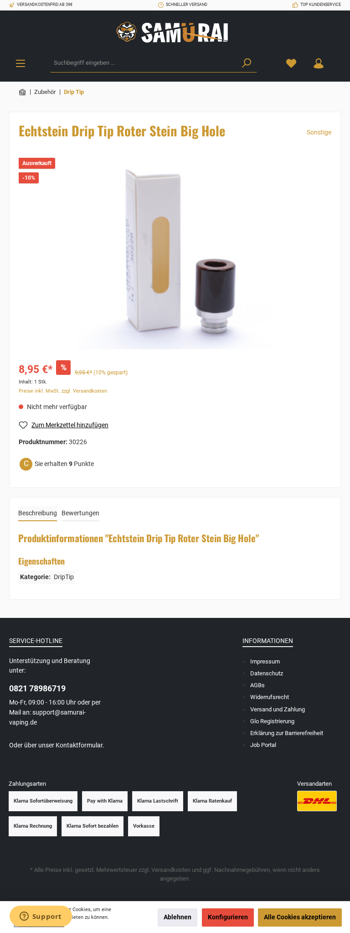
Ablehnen (177, 917)
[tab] (37, 514)
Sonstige (319, 132)
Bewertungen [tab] (80, 513)
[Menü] (20, 63)
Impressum (265, 661)
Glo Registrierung (272, 721)
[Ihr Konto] (318, 63)
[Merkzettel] (291, 63)
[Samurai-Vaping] (22, 91)
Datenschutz (266, 673)
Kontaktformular (79, 745)
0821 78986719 (37, 688)
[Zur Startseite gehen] (175, 32)
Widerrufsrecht (269, 697)
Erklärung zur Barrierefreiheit (286, 733)
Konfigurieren (228, 917)
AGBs (257, 685)
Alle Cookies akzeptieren (300, 917)
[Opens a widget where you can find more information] (40, 917)
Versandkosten (170, 869)
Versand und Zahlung (277, 709)
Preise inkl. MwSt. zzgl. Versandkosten (63, 391)
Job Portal (263, 744)
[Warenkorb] (338, 58)
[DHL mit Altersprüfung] (317, 801)
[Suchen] (246, 63)
